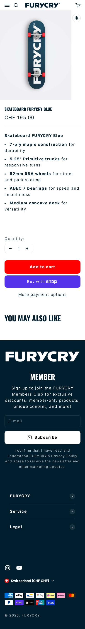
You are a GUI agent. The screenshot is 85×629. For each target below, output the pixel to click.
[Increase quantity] (27, 248)
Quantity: (14, 238)
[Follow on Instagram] (8, 568)
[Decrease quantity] (10, 248)
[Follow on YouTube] (19, 568)
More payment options (42, 294)
